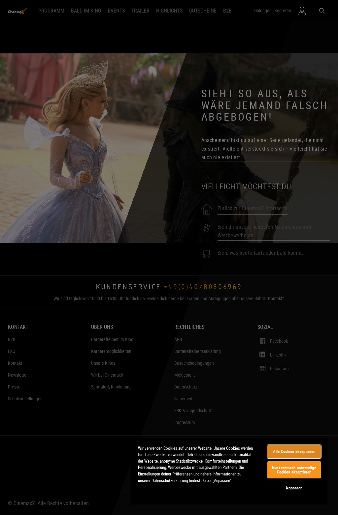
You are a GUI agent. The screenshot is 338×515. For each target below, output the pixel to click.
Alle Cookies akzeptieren (294, 451)
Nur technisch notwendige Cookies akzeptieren (294, 470)
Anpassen (294, 488)
